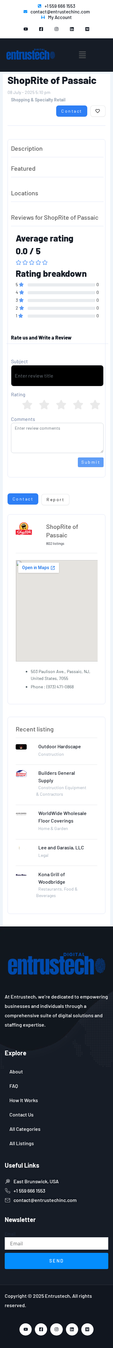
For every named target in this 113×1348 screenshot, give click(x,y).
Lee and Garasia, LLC (61, 847)
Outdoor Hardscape (59, 746)
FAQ (13, 1086)
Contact (71, 111)
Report (55, 499)
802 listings (55, 543)
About (16, 1071)
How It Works (23, 1100)
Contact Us (21, 1114)
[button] (82, 54)
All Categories (24, 1129)
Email (10, 1234)
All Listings (21, 1143)
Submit (90, 462)
